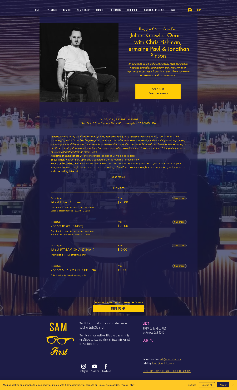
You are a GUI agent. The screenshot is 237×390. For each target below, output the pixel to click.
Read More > (118, 176)
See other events (158, 93)
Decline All (207, 384)
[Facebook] (106, 366)
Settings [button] (192, 384)
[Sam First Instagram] (83, 366)
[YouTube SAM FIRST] (95, 366)
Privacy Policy (127, 384)
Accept (223, 384)
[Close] (233, 384)
